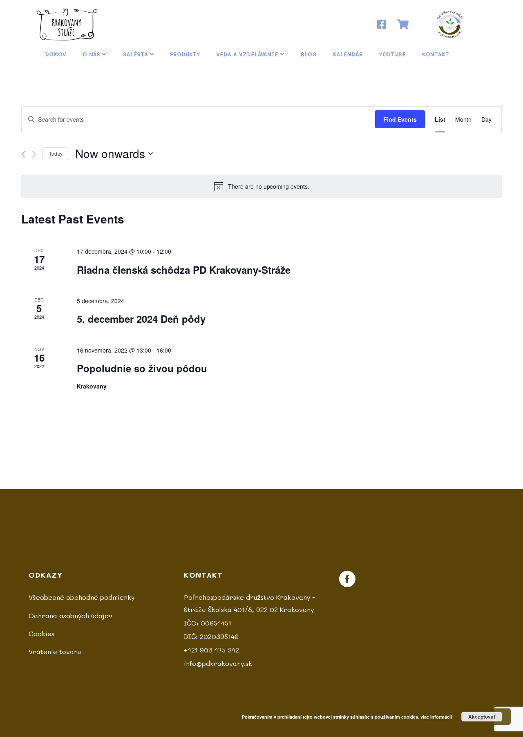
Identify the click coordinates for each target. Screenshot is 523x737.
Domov (55, 54)
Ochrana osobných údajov (70, 615)
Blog (308, 54)
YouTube (392, 54)
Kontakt (435, 54)
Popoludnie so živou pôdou (142, 368)
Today (56, 153)
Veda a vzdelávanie (247, 54)
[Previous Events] (23, 154)
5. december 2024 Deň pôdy (141, 319)
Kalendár (348, 54)
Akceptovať (481, 716)
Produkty (185, 54)
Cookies (41, 633)
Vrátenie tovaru (55, 651)
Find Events (400, 119)
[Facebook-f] (347, 579)
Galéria (135, 54)
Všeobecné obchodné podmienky (81, 597)
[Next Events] (34, 154)
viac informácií (436, 717)
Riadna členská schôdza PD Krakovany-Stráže (184, 270)
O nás (91, 54)
